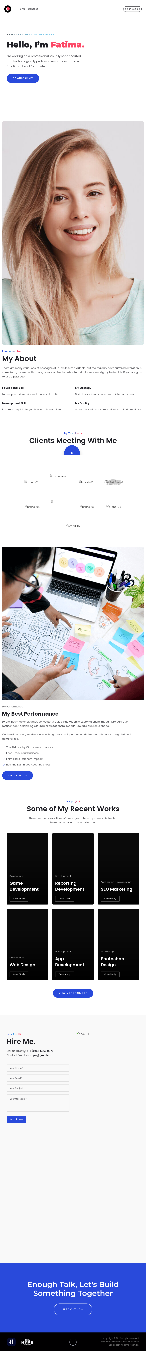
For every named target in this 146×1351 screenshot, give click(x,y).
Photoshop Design (112, 962)
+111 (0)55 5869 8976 (40, 1051)
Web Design (22, 965)
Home (22, 9)
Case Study (19, 898)
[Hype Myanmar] (7, 9)
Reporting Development (69, 886)
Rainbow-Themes (113, 1341)
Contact (33, 9)
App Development (69, 962)
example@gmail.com (39, 1055)
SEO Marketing (116, 889)
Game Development (24, 886)
